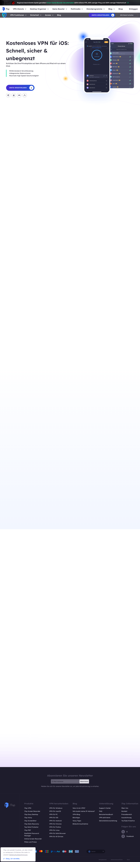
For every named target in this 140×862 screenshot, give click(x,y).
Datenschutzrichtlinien (117, 859)
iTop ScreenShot (30, 821)
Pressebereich (126, 814)
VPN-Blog (76, 814)
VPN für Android (55, 821)
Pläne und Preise (30, 842)
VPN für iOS (53, 818)
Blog (59, 15)
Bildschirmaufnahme (80, 824)
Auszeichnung (126, 818)
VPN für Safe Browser (57, 833)
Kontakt (124, 811)
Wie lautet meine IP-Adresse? (84, 811)
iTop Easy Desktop (31, 814)
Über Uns (124, 808)
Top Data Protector (31, 827)
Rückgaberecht (103, 859)
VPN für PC (53, 814)
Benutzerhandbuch (106, 814)
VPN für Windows (55, 808)
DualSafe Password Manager (31, 834)
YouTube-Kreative (128, 821)
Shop (120, 9)
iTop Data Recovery (31, 824)
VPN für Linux (54, 830)
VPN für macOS (55, 811)
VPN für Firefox (55, 827)
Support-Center (105, 808)
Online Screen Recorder (33, 839)
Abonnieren (84, 781)
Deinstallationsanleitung (108, 821)
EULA (128, 859)
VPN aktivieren (104, 818)
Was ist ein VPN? (79, 808)
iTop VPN (27, 808)
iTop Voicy (28, 818)
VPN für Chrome (55, 824)
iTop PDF (27, 830)
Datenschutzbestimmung (18, 855)
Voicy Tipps (77, 821)
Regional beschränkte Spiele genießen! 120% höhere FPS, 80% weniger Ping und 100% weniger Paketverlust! (71, 3)
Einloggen (133, 9)
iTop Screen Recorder (32, 811)
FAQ (100, 811)
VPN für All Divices (56, 836)
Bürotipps (76, 818)
